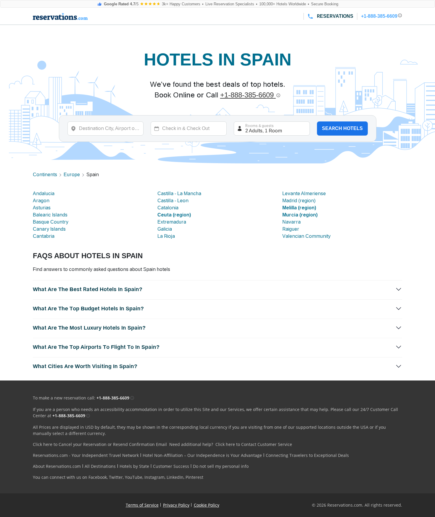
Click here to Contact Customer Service (253, 444)
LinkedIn (175, 477)
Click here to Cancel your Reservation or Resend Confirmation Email (100, 444)
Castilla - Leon (172, 200)
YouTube (133, 477)
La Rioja (166, 236)
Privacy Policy (176, 505)
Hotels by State (134, 466)
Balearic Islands (50, 214)
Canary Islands (49, 229)
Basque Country (50, 221)
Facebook (97, 477)
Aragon (41, 200)
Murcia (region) (300, 214)
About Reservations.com (57, 466)
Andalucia (43, 193)
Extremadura (171, 221)
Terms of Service (142, 505)
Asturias (42, 207)
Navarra (291, 221)
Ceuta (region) (174, 214)
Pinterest (194, 477)
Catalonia (167, 207)
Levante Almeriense (304, 193)
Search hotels (342, 128)
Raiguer (290, 229)
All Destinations (100, 466)
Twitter (116, 477)
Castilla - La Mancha (179, 193)
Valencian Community (306, 236)
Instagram (154, 477)
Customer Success (171, 466)
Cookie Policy (206, 505)
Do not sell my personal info (221, 466)
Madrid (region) (298, 200)
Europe (72, 174)
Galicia (164, 229)
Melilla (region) (299, 207)
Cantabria (43, 236)
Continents (45, 174)
